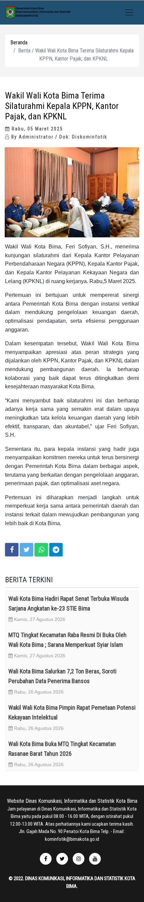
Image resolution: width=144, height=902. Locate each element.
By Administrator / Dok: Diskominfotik (58, 137)
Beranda (18, 42)
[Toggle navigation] (129, 12)
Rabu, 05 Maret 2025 (36, 128)
